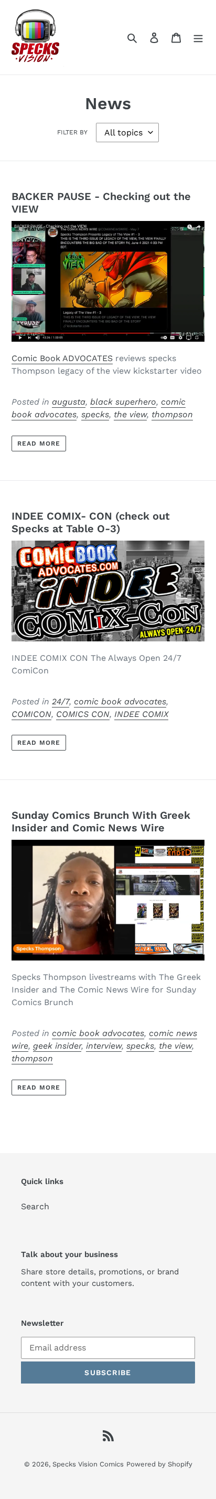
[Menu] (198, 37)
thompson (172, 414)
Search (35, 1206)
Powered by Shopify (159, 1464)
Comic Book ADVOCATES (62, 358)
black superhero (123, 402)
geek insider (57, 1046)
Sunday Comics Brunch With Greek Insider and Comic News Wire (101, 821)
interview (104, 1046)
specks (95, 414)
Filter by (72, 132)
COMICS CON (83, 714)
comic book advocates (120, 701)
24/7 (60, 701)
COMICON (31, 714)
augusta (68, 402)
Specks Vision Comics (88, 1464)
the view (130, 414)
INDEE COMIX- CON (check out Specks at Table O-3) (91, 522)
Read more (38, 443)
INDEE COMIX (141, 714)
